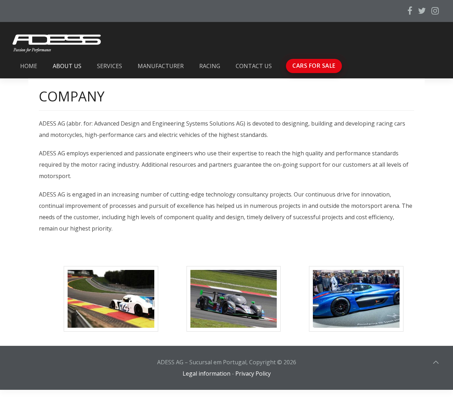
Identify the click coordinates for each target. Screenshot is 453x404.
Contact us (254, 66)
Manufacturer (161, 66)
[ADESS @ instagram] (435, 10)
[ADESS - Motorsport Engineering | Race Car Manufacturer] (233, 299)
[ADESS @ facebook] (409, 10)
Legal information (206, 373)
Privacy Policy (253, 373)
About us (67, 66)
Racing (209, 66)
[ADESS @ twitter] (422, 10)
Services (109, 66)
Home (28, 66)
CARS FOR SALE (314, 66)
